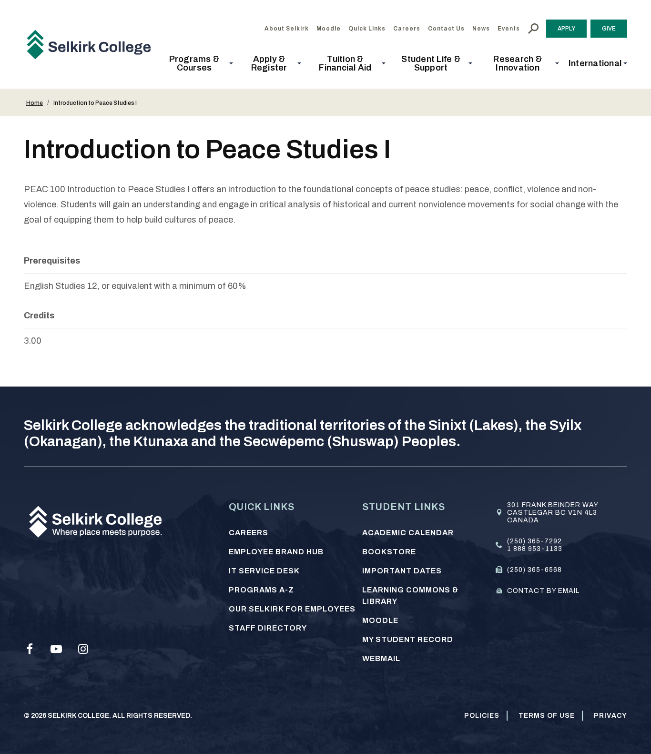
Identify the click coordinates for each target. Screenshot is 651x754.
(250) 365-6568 (534, 569)
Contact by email (543, 590)
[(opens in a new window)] (29, 649)
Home (34, 103)
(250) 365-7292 (534, 541)
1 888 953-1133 (534, 548)
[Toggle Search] (533, 28)
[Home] (92, 44)
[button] (197, 63)
